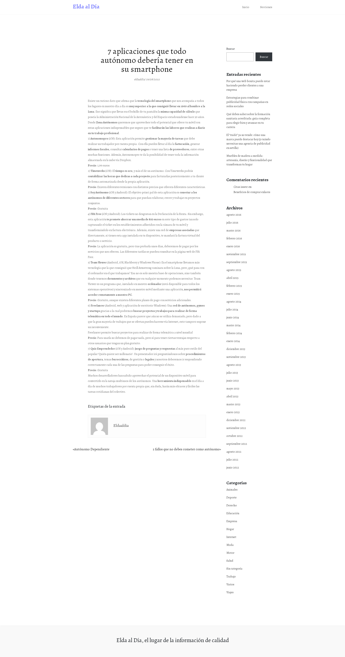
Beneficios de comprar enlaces (252, 192)
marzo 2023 (233, 404)
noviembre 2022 (236, 428)
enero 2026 (233, 246)
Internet (266, 32)
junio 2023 (232, 381)
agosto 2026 (233, 215)
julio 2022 (232, 460)
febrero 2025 (234, 286)
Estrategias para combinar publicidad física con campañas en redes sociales (247, 102)
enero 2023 (233, 412)
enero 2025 (233, 294)
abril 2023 (232, 396)
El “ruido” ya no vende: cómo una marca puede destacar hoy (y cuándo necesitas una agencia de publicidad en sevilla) (248, 141)
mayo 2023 (232, 389)
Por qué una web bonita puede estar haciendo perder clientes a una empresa (248, 85)
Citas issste (241, 187)
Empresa (267, 18)
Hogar (265, 25)
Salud (265, 53)
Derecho (231, 505)
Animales (232, 490)
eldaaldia (121, 425)
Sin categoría (234, 569)
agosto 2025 (233, 270)
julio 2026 (232, 223)
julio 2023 (232, 373)
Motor (265, 46)
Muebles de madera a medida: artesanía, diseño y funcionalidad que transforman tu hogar (249, 160)
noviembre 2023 (236, 357)
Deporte (231, 498)
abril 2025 (232, 278)
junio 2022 (232, 468)
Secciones (266, 7)
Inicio (245, 7)
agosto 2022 (233, 452)
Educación (232, 513)
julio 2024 (232, 310)
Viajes (265, 74)
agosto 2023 (233, 365)
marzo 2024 (233, 325)
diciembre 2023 (235, 349)
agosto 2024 (233, 302)
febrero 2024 (234, 333)
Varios (265, 67)
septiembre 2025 (236, 262)
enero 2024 (233, 341)
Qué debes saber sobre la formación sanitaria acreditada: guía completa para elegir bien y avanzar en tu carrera (248, 120)
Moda (265, 39)
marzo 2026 (233, 231)
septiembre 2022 (236, 444)
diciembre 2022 (235, 420)
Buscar (230, 49)
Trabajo (266, 60)
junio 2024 (232, 317)
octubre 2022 (234, 436)
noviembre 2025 (236, 254)
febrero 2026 (234, 238)
